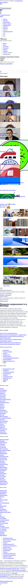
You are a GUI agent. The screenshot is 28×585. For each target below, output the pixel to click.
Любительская (3, 495)
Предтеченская (4, 448)
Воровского (3, 452)
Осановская (3, 391)
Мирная (2, 496)
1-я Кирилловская (4, 527)
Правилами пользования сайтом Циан (9, 568)
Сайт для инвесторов (8, 558)
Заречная (2, 407)
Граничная (2, 425)
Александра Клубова (5, 512)
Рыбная (2, 404)
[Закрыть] (1, 4)
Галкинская (3, 432)
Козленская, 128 (7, 378)
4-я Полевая (3, 518)
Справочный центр (8, 538)
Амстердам (6, 350)
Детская (2, 408)
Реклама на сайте (7, 549)
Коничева (2, 517)
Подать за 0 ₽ (6, 54)
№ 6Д (1, 507)
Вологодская (3, 422)
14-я (1, 501)
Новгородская (3, 459)
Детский (2, 415)
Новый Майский (7, 359)
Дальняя (2, 405)
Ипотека (5, 27)
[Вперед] (1, 288)
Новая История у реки (8, 369)
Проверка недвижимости (9, 555)
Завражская (3, 470)
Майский (2, 393)
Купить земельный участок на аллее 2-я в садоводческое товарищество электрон (10, 343)
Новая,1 (5, 353)
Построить (6, 48)
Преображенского (4, 402)
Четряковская (3, 492)
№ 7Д (1, 524)
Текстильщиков (4, 416)
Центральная (3, 530)
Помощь (5, 552)
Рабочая (2, 455)
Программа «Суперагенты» (10, 545)
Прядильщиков (4, 421)
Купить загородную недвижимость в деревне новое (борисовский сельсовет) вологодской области (13, 335)
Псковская (2, 430)
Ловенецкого (3, 473)
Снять (4, 45)
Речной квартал (7, 373)
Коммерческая (6, 25)
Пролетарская (3, 467)
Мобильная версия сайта (6, 581)
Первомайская (3, 469)
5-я (1, 513)
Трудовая (2, 475)
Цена (2, 60)
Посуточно (6, 46)
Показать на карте (4, 63)
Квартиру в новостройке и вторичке (10, 57)
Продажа (5, 20)
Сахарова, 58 (6, 355)
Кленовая (2, 534)
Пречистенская (4, 411)
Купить (5, 43)
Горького (2, 461)
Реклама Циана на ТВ (8, 544)
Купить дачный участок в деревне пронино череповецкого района (11, 340)
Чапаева (2, 472)
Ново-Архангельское (5, 399)
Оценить (5, 49)
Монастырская (3, 499)
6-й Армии (2, 445)
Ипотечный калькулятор (9, 553)
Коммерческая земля (5, 338)
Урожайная (3, 509)
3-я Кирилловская (4, 503)
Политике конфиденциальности (8, 573)
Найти (10, 63)
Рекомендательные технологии (15, 577)
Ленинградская (4, 464)
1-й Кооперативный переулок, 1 (11, 358)
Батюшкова (3, 413)
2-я (1, 515)
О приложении (4, 582)
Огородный (3, 447)
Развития (2, 427)
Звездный (5, 379)
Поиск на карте (7, 541)
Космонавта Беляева (5, 450)
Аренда (5, 19)
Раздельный (3, 394)
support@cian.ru (4, 576)
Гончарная (2, 396)
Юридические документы (9, 539)
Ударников (2, 462)
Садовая (2, 532)
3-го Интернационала (5, 418)
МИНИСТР (6, 370)
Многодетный (3, 510)
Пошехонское (3, 442)
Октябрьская (3, 458)
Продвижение (6, 550)
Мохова (2, 388)
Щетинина (2, 401)
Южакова (2, 419)
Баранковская (3, 535)
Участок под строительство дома (8, 333)
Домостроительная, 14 (9, 361)
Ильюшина (3, 479)
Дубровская (3, 493)
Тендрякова (3, 398)
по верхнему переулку (8, 372)
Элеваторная (3, 484)
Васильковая (3, 506)
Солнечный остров (8, 376)
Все (5, 362)
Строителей (3, 476)
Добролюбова (3, 433)
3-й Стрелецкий (4, 523)
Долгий (2, 424)
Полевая (2, 478)
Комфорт (5, 375)
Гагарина (2, 465)
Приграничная (3, 429)
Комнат (2, 58)
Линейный (2, 521)
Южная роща (3, 490)
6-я (1, 504)
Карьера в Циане (7, 556)
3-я (1, 498)
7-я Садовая (3, 529)
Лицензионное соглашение (19, 570)
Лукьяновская (3, 390)
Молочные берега (7, 351)
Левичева (2, 444)
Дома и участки (7, 23)
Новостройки (6, 22)
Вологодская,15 (7, 356)
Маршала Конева (4, 439)
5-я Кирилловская (4, 520)
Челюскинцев (3, 481)
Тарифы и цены (7, 547)
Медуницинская (4, 483)
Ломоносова (3, 410)
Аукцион (5, 542)
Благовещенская (4, 456)
